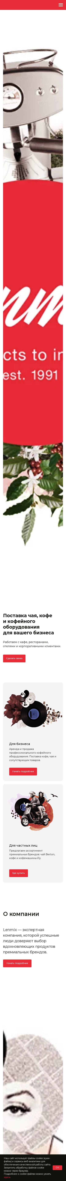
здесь (7, 1177)
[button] (14, 658)
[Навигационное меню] (61, 4)
